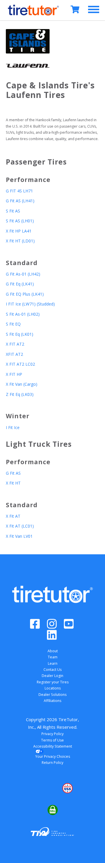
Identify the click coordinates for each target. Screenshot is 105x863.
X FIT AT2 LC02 (20, 364)
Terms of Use (52, 740)
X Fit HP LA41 (19, 231)
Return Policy (52, 762)
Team (52, 657)
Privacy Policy (52, 733)
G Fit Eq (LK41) (20, 284)
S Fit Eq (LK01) (19, 334)
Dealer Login (52, 675)
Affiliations (52, 700)
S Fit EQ (13, 324)
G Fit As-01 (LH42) (23, 274)
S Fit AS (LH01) (20, 221)
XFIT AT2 (14, 354)
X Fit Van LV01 (19, 536)
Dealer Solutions (52, 694)
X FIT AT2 (15, 344)
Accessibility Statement (52, 746)
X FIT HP (14, 374)
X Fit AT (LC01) (20, 526)
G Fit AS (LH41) (20, 200)
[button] (38, 788)
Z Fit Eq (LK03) (20, 394)
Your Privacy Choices (52, 756)
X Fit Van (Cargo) (21, 384)
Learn (52, 663)
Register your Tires (53, 682)
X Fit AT (13, 516)
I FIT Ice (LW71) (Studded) (30, 304)
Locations (53, 688)
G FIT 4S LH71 (19, 191)
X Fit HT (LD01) (20, 241)
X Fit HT (13, 483)
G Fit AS (13, 473)
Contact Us (52, 669)
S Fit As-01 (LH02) (23, 314)
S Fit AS (13, 211)
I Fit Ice (13, 427)
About (53, 650)
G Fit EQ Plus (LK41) (25, 294)
